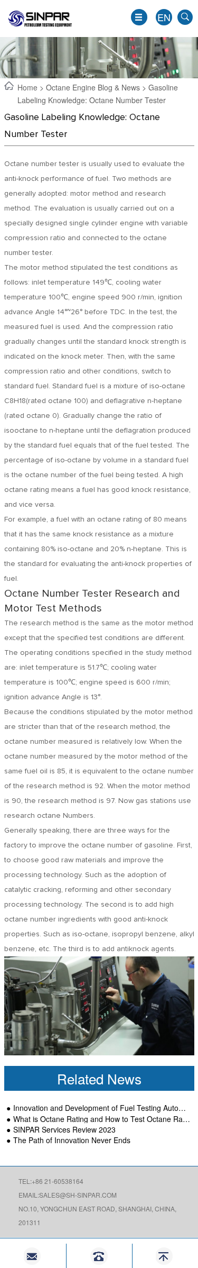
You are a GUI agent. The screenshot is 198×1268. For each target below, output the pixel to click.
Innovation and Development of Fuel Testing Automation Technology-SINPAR (102, 1108)
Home (28, 87)
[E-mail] (33, 1256)
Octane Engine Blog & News (93, 87)
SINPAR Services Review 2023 (64, 1130)
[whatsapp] (99, 1256)
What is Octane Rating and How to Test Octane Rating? (102, 1119)
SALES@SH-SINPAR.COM (78, 1194)
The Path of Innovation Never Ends (71, 1140)
